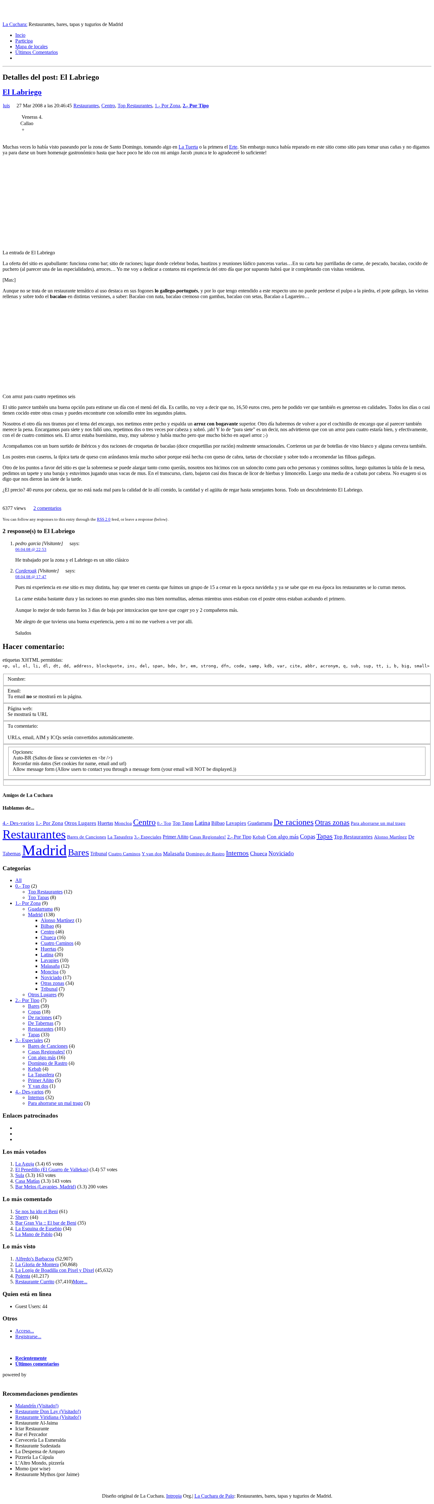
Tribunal (98, 853)
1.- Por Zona (167, 105)
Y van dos (152, 853)
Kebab (259, 836)
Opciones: (23, 752)
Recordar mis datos (32, 763)
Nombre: (16, 679)
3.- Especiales (147, 836)
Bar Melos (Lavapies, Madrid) (45, 1186)
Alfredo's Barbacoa (34, 1258)
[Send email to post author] (13, 105)
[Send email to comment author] (66, 543)
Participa (24, 40)
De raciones (294, 822)
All (18, 880)
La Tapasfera (120, 836)
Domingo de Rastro (205, 853)
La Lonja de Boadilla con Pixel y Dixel (54, 1270)
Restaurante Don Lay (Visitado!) (48, 1411)
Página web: (20, 708)
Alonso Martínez (390, 836)
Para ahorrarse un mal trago (378, 823)
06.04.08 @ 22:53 (30, 549)
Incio (20, 35)
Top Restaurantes (135, 105)
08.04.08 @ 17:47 (30, 576)
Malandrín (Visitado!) (36, 1405)
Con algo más (283, 836)
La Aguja (24, 1163)
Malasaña (174, 854)
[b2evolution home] (15, 1381)
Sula (19, 1175)
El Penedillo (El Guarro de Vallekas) (51, 1169)
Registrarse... (28, 1336)
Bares (78, 852)
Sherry (22, 1217)
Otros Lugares (80, 823)
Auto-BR (22, 757)
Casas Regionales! (208, 836)
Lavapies (236, 823)
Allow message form (33, 769)
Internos (237, 853)
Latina (202, 822)
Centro (108, 105)
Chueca (258, 853)
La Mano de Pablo (33, 1234)
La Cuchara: (15, 24)
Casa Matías (27, 1181)
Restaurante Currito (34, 1281)
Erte (233, 147)
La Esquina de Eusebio (38, 1228)
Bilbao (218, 823)
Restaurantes (86, 105)
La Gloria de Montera (37, 1264)
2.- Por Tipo (196, 105)
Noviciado (281, 853)
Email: (14, 690)
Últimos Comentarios (36, 52)
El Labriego (22, 92)
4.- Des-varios (18, 823)
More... (80, 1281)
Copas (307, 836)
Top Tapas (183, 823)
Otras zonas (332, 822)
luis (6, 105)
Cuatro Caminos (124, 853)
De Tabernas (40, 1023)
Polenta (22, 1276)
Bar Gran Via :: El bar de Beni (45, 1223)
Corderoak (26, 570)
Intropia (174, 1496)
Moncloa (123, 823)
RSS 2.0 (104, 519)
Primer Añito (175, 836)
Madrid (44, 850)
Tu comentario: (23, 726)
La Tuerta (188, 147)
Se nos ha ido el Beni (36, 1211)
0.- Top (164, 823)
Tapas (324, 836)
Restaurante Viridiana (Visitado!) (48, 1417)
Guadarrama (260, 823)
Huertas (105, 823)
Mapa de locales (31, 46)
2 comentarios (47, 508)
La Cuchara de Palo (214, 1496)
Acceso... (24, 1331)
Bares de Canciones (86, 836)
